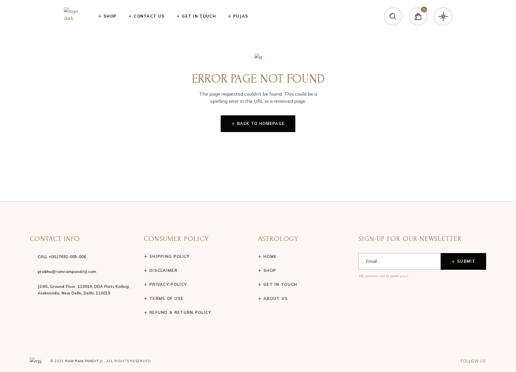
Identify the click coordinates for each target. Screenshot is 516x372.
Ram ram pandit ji (84, 361)
